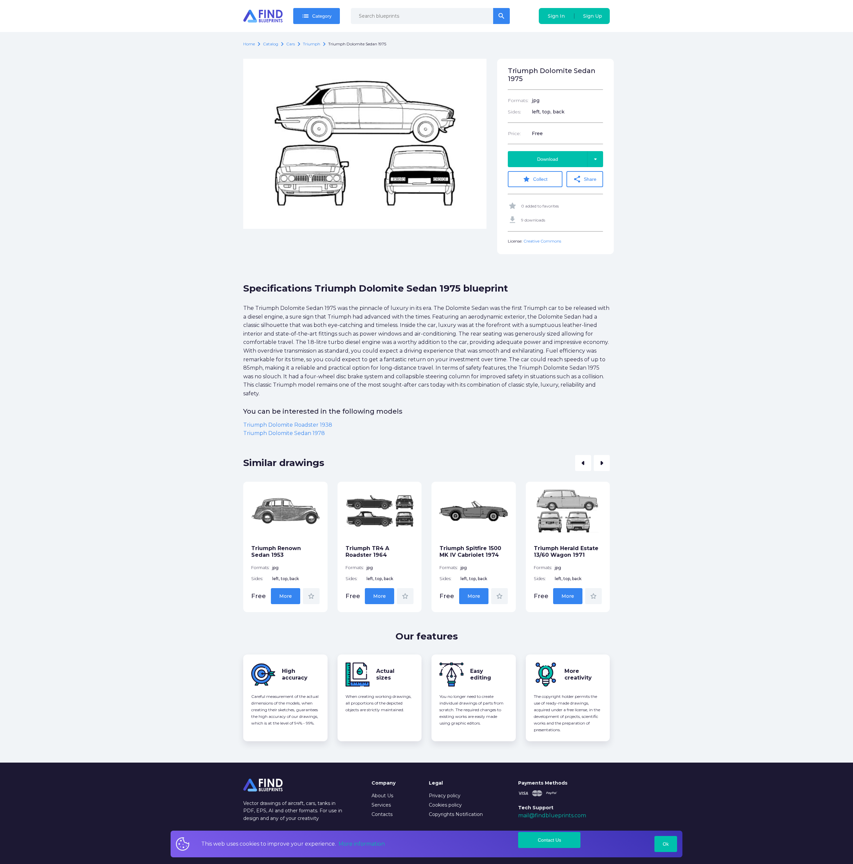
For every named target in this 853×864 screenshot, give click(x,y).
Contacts (382, 814)
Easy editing (480, 674)
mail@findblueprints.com (552, 815)
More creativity (578, 674)
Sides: (514, 112)
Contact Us (549, 840)
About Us (382, 796)
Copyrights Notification (456, 814)
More (285, 596)
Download (568, 159)
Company (384, 783)
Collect (534, 179)
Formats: (518, 100)
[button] (583, 463)
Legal (436, 783)
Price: (514, 133)
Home (249, 43)
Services (381, 805)
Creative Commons (542, 241)
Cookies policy (445, 805)
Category (317, 16)
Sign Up (592, 16)
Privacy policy (444, 796)
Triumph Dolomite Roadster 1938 (287, 425)
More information (362, 844)
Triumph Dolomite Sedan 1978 (284, 433)
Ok (666, 844)
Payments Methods (542, 783)
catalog (270, 43)
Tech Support (535, 808)
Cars (290, 43)
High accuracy (295, 674)
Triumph (311, 43)
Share (584, 179)
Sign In (556, 16)
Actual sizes (385, 674)
